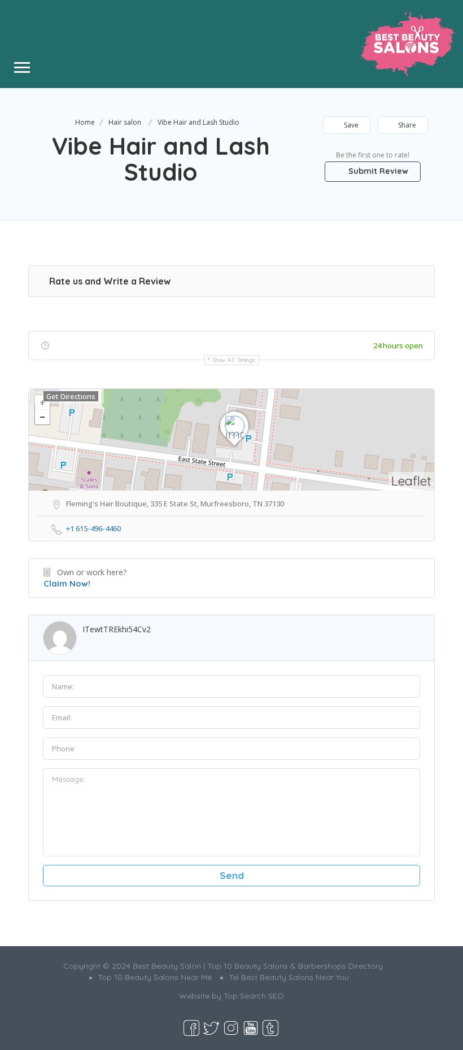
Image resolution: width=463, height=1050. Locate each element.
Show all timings (234, 360)
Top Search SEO (254, 996)
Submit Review (377, 171)
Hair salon (124, 122)
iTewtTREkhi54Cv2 (116, 629)
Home (85, 122)
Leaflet (411, 481)
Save (350, 125)
